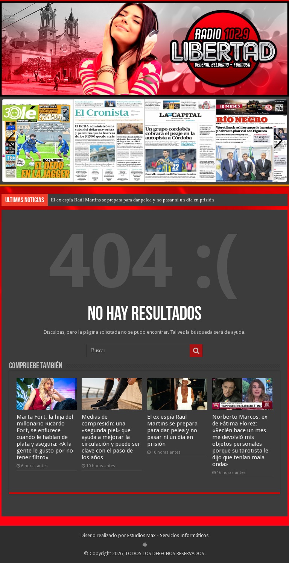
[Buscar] (196, 350)
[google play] (145, 544)
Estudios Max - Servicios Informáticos (167, 535)
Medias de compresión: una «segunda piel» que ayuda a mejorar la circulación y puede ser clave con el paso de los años (111, 437)
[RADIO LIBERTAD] (144, 49)
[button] (278, 140)
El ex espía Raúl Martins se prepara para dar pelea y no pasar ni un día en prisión (132, 200)
